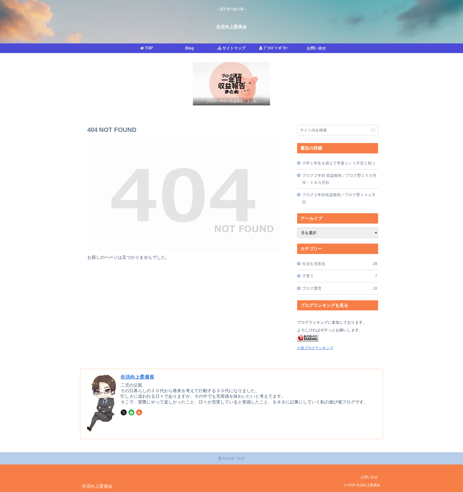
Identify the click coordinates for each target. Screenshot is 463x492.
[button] (373, 130)
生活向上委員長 (137, 377)
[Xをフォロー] (124, 412)
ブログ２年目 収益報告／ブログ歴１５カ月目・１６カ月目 (339, 178)
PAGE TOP (233, 458)
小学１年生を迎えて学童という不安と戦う (338, 163)
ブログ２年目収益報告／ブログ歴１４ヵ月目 (338, 198)
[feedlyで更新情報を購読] (131, 412)
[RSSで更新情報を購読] (139, 412)
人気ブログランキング (315, 348)
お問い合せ (369, 477)
